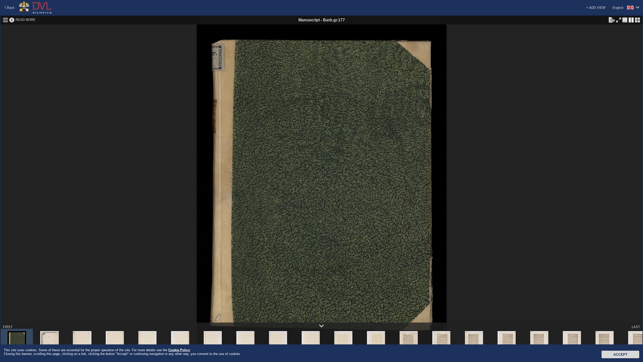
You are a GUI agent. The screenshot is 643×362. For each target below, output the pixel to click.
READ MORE (25, 20)
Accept (620, 354)
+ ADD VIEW (595, 8)
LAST (636, 327)
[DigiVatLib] (35, 13)
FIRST (8, 327)
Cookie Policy (179, 350)
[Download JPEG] (611, 19)
